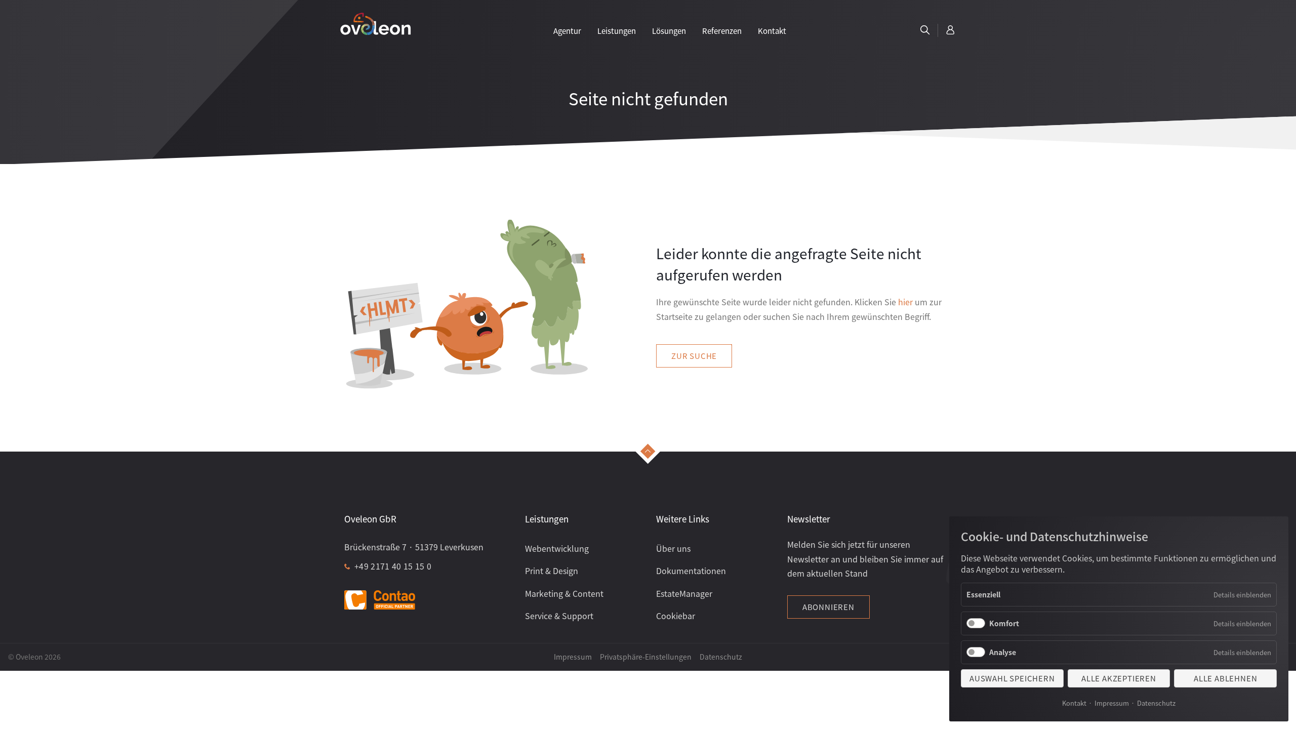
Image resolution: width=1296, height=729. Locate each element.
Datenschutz (1156, 703)
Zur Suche (694, 355)
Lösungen (669, 30)
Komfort (1004, 623)
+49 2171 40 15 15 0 (392, 566)
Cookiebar (675, 616)
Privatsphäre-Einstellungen (646, 657)
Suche (925, 30)
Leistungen (616, 30)
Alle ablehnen (1225, 678)
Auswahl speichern (1012, 678)
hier (905, 302)
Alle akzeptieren (1118, 678)
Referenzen (722, 30)
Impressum (1112, 703)
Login (951, 30)
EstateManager (684, 593)
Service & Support (559, 616)
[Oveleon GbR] (375, 23)
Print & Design (551, 570)
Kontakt (1074, 703)
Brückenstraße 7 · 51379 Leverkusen (413, 547)
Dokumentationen (691, 570)
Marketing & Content (564, 593)
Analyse (1002, 652)
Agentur (567, 30)
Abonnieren (828, 606)
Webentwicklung (557, 548)
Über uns (673, 548)
